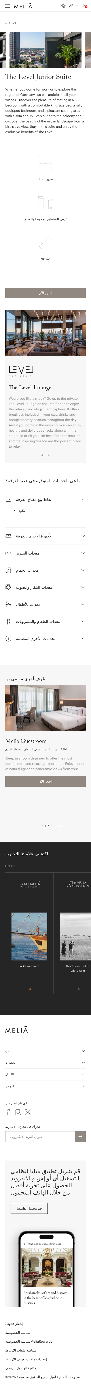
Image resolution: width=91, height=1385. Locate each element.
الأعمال (9, 1074)
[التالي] (59, 826)
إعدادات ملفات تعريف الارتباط (26, 1359)
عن (7, 1051)
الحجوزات (10, 1062)
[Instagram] (18, 1112)
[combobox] (74, 5)
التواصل (9, 1086)
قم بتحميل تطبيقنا (29, 1208)
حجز (14, 22)
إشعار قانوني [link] (14, 1324)
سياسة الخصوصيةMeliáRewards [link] (28, 1341)
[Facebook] (8, 1112)
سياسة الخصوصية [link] (17, 1332)
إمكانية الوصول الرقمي (21, 1368)
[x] (28, 1112)
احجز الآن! (46, 293)
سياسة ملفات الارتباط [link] (20, 1350)
